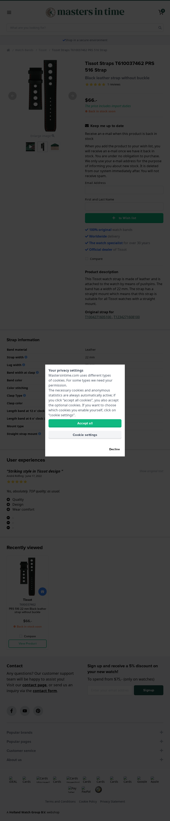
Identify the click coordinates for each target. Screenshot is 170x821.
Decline (114, 449)
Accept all (85, 423)
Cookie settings (85, 434)
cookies (59, 380)
